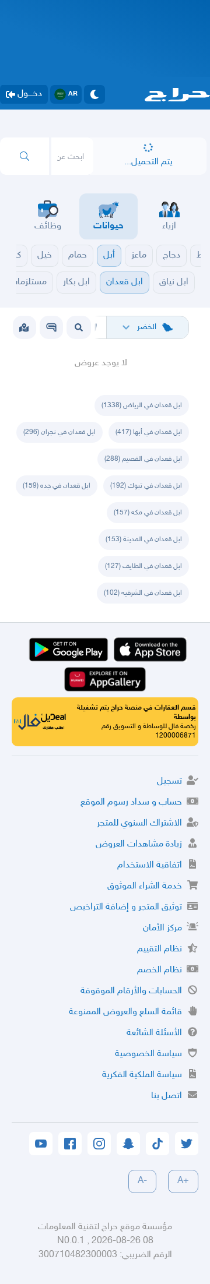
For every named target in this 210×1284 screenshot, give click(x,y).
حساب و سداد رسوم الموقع (131, 802)
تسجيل (169, 781)
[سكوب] (51, 327)
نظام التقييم (159, 949)
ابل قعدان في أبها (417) (149, 432)
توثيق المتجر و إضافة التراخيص (126, 907)
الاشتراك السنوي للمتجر (139, 823)
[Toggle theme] (94, 94)
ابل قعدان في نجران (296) (59, 432)
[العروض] (24, 327)
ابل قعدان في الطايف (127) (143, 566)
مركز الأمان (162, 928)
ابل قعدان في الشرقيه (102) (143, 593)
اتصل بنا (166, 1096)
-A (142, 1181)
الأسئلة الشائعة (154, 1033)
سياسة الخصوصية (148, 1054)
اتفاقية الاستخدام (149, 865)
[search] (24, 156)
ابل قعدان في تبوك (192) (146, 486)
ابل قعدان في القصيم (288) (143, 459)
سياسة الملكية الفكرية (142, 1075)
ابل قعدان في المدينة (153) (144, 539)
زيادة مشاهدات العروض (139, 844)
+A (183, 1181)
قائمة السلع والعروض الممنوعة (125, 1012)
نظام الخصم (159, 970)
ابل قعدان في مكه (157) (148, 513)
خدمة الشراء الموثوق (144, 886)
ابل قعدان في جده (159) (56, 486)
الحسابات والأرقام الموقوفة (131, 991)
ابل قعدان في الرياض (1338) (142, 405)
